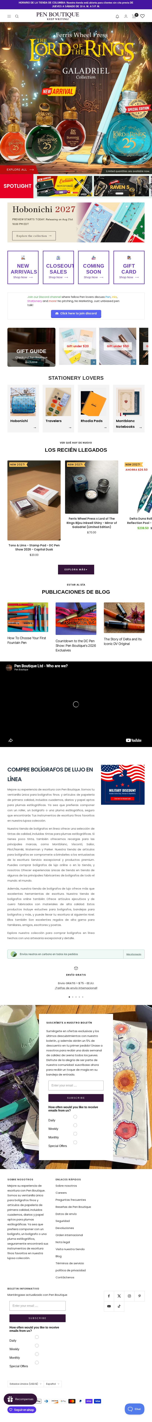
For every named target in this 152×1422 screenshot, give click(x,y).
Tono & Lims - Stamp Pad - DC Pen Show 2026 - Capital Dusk (34, 547)
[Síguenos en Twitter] (119, 1296)
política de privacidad (71, 1270)
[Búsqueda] (17, 16)
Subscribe (76, 1098)
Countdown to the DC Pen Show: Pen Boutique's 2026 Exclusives (76, 645)
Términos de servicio (70, 1263)
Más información (133, 954)
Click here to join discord (78, 313)
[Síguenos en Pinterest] (139, 1296)
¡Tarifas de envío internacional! (76, 988)
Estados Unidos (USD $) (24, 1384)
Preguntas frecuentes (71, 1200)
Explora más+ (76, 569)
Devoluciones (65, 1228)
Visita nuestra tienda (70, 1249)
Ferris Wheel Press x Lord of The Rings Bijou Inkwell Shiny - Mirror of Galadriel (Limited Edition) (92, 523)
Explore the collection (34, 236)
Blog (59, 1256)
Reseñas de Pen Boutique (73, 1207)
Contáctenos (65, 1277)
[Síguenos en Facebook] (109, 1296)
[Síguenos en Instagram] (129, 1296)
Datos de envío (66, 1214)
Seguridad (63, 1221)
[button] (117, 16)
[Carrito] (134, 16)
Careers (61, 1193)
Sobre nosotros (66, 1186)
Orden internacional (69, 1235)
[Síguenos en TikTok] (119, 1306)
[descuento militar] (123, 785)
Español (51, 1384)
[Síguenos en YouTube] (109, 1306)
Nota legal (63, 1242)
